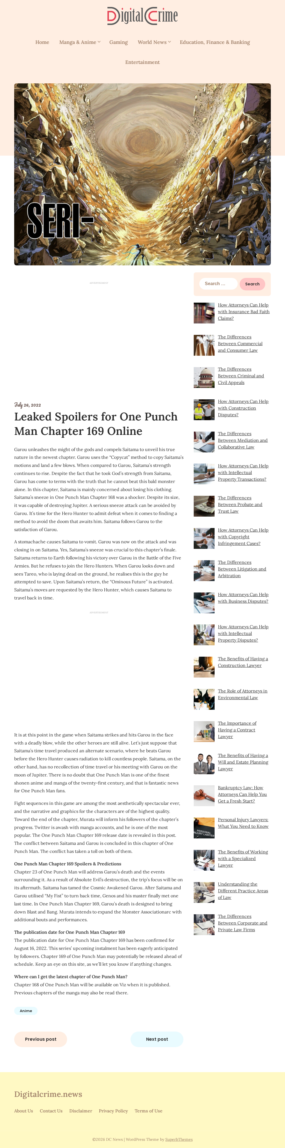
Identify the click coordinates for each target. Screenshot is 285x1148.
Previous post (40, 1039)
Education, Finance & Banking (215, 42)
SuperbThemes (179, 1139)
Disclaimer (80, 1111)
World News (152, 42)
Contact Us (51, 1111)
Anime (26, 1010)
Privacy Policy (113, 1111)
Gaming (118, 42)
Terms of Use (149, 1111)
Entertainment (142, 62)
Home (42, 42)
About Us (23, 1111)
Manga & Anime (77, 42)
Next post (157, 1039)
